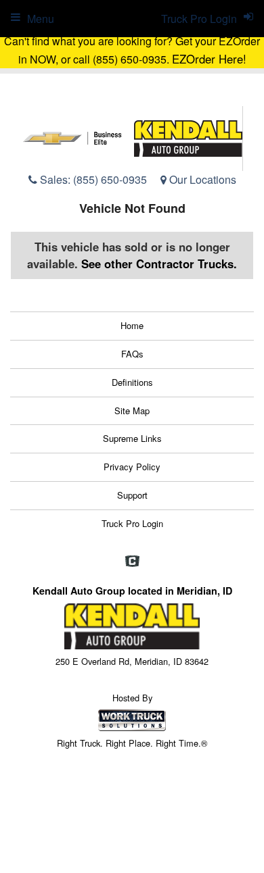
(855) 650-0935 (110, 179)
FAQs (132, 353)
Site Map (132, 410)
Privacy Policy (132, 466)
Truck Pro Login (132, 523)
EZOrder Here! (209, 59)
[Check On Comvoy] (132, 561)
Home (132, 325)
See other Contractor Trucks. (159, 263)
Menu (40, 18)
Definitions (132, 382)
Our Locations (201, 179)
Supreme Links (132, 438)
